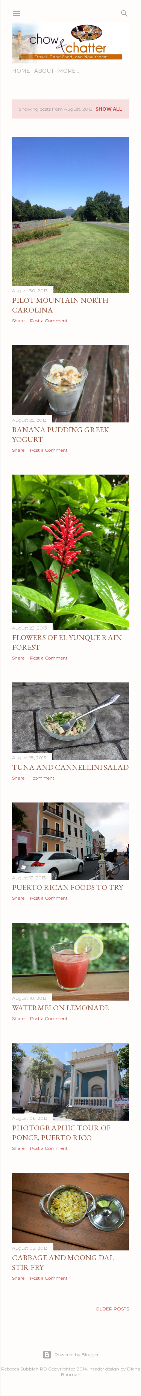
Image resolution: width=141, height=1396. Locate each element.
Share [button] (18, 320)
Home (21, 71)
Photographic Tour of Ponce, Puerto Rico (61, 1132)
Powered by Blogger (77, 1354)
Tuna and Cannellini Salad (70, 767)
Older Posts (112, 1309)
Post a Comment (49, 320)
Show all (109, 109)
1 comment (42, 778)
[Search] (124, 12)
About (44, 71)
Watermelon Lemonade (60, 1008)
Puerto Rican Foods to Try (67, 887)
